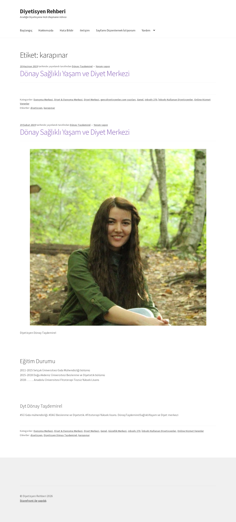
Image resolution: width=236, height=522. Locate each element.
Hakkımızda (45, 30)
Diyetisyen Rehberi (42, 11)
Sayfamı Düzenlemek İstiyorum (115, 30)
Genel (140, 99)
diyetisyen (36, 108)
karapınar (49, 108)
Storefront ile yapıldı (33, 500)
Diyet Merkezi (91, 99)
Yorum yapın (103, 66)
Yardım (146, 30)
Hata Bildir (66, 30)
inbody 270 (151, 99)
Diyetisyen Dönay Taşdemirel (60, 435)
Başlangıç (26, 30)
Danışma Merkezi (43, 99)
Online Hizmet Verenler (190, 431)
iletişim (85, 30)
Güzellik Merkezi (117, 431)
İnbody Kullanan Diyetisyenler (175, 99)
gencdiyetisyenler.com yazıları (118, 99)
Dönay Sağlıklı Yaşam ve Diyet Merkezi (74, 73)
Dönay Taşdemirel (82, 66)
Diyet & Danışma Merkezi (68, 99)
